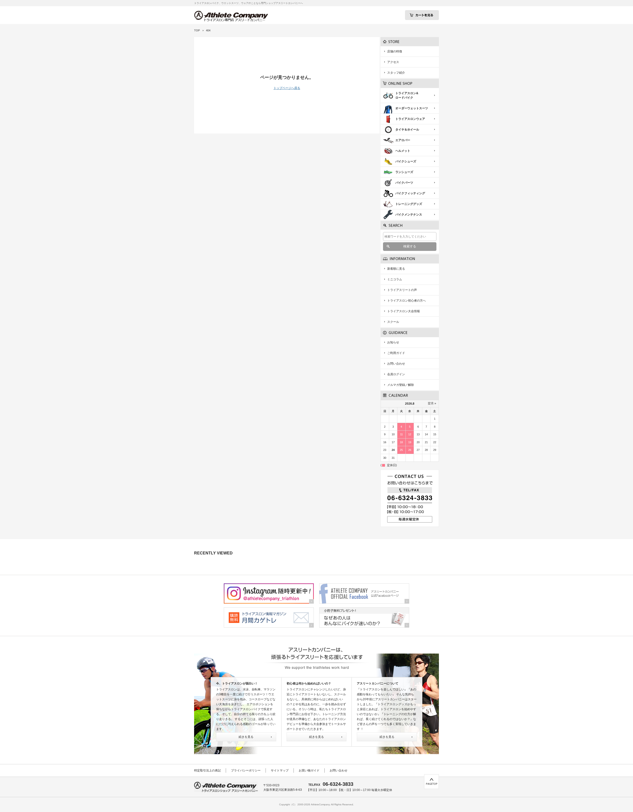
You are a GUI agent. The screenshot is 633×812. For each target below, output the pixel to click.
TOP (197, 30)
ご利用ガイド (396, 353)
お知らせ (393, 342)
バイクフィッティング (410, 193)
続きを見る (246, 737)
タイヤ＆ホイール (407, 129)
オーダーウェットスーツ (411, 108)
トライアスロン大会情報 (403, 311)
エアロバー (402, 140)
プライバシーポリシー (246, 770)
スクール (393, 322)
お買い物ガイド (309, 770)
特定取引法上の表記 (207, 770)
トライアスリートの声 (402, 290)
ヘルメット (402, 151)
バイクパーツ (404, 182)
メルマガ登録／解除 (400, 385)
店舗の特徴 (394, 51)
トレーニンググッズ (408, 204)
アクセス (393, 62)
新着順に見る (396, 268)
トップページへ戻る (286, 88)
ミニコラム (394, 279)
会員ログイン (396, 374)
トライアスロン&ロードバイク (406, 95)
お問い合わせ (396, 363)
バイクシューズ (405, 161)
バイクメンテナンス (408, 214)
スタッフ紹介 (396, 72)
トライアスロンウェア (410, 119)
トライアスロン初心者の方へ (406, 300)
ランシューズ (404, 172)
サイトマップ (280, 770)
